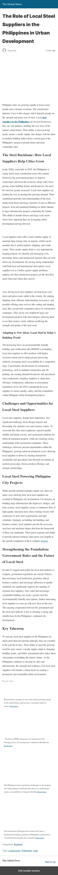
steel (35, 850)
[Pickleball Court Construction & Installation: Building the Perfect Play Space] (28, 694)
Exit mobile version (29, 870)
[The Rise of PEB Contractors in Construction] (28, 733)
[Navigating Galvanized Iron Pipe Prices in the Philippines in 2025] (28, 828)
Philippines (27, 850)
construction (14, 850)
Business (18, 844)
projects (44, 540)
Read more (14, 706)
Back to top (50, 862)
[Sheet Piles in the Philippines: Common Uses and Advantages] (28, 784)
